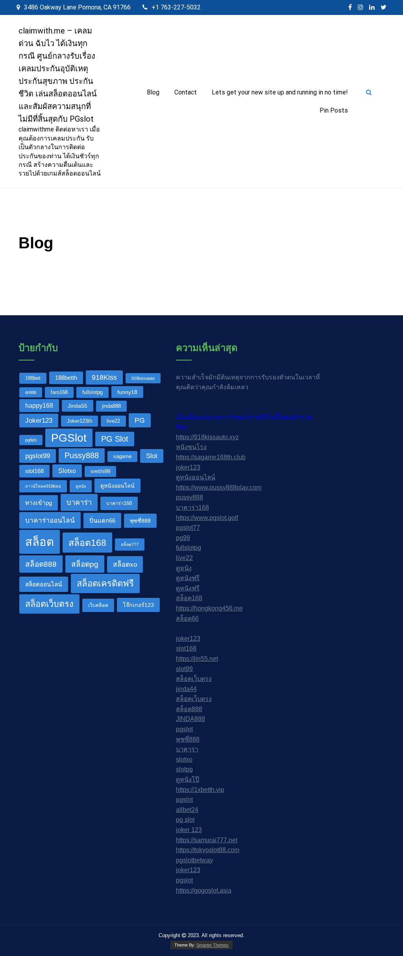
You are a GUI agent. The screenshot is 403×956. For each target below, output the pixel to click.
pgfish (31, 440)
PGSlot (69, 437)
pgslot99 (37, 456)
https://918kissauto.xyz (207, 437)
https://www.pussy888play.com (218, 487)
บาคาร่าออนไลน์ (50, 520)
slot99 (184, 669)
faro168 (59, 392)
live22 (113, 421)
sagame (122, 456)
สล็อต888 (41, 564)
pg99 (183, 537)
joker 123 (189, 830)
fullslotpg (92, 392)
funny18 (127, 392)
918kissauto (143, 378)
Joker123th (79, 421)
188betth (66, 377)
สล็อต (39, 541)
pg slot (185, 819)
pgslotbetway (194, 860)
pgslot (184, 729)
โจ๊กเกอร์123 (138, 605)
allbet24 (187, 809)
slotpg (184, 769)
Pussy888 (82, 455)
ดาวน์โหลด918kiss (43, 486)
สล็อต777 (130, 544)
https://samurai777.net (206, 840)
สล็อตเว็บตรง (49, 604)
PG (140, 420)
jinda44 (186, 689)
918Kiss (104, 377)
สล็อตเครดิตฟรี (105, 583)
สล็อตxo (125, 564)
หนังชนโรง (191, 447)
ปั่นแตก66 (102, 520)
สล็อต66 (187, 618)
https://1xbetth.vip (200, 789)
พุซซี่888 (140, 521)
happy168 (39, 405)
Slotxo (67, 470)
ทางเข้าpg (38, 502)
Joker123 (38, 420)
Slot (151, 456)
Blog (153, 92)
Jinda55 (77, 406)
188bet (33, 378)
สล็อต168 (87, 543)
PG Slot (114, 439)
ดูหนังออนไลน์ (117, 486)
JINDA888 (190, 719)
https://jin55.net (197, 658)
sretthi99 (100, 471)
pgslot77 (188, 527)
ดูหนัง (81, 486)
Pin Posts (334, 110)
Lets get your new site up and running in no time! (280, 92)
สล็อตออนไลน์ (43, 584)
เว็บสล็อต (98, 605)
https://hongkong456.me (209, 608)
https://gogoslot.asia (203, 890)
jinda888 (111, 406)
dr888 (30, 392)
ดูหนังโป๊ (187, 779)
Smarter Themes (212, 945)
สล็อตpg (84, 564)
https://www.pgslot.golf (207, 517)
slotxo (184, 759)
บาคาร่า (79, 502)
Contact (185, 92)
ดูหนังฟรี (188, 578)
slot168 (34, 471)
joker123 (188, 467)
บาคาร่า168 (119, 503)
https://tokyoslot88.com (207, 850)
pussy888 (189, 497)
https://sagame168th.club (211, 457)
